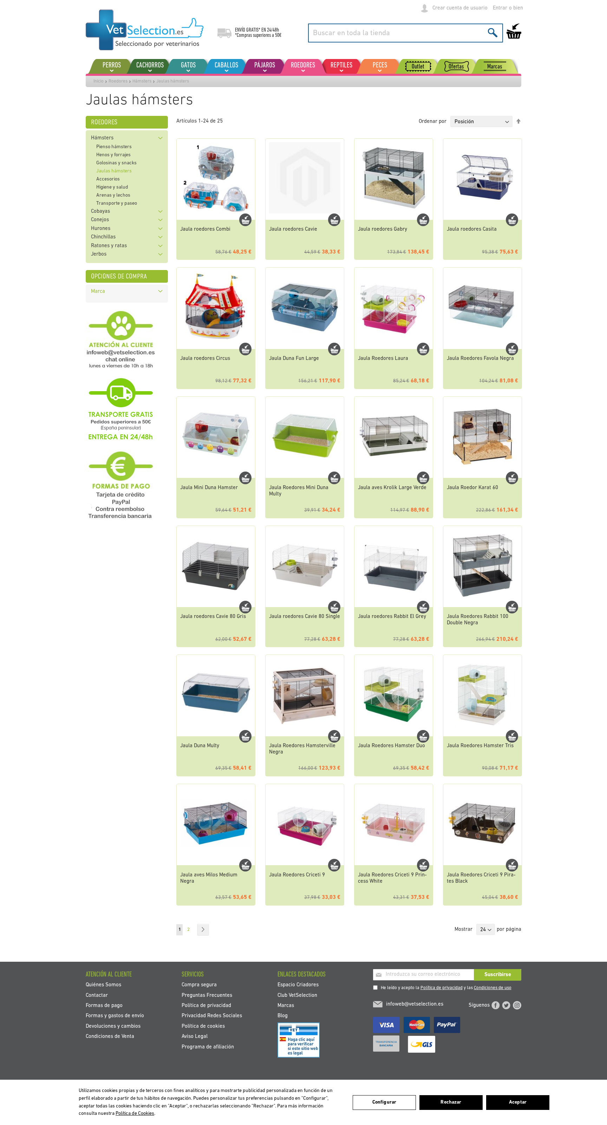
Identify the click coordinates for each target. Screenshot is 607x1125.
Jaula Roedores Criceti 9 (297, 875)
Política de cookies (203, 1026)
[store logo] (144, 29)
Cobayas (100, 211)
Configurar (384, 1102)
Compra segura (199, 985)
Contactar (97, 995)
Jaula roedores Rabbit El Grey (392, 616)
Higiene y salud (112, 187)
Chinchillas (103, 237)
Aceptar (518, 1102)
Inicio (98, 81)
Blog (283, 1016)
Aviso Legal (195, 1036)
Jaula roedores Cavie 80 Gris (213, 616)
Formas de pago (104, 1005)
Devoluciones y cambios (113, 1026)
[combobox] (405, 33)
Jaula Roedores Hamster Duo (391, 746)
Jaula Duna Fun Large (294, 358)
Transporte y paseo (116, 203)
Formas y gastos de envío (115, 1016)
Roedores (118, 81)
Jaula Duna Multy (199, 746)
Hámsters (141, 81)
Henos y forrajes (113, 155)
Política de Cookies (135, 1113)
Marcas (286, 1005)
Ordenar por (432, 122)
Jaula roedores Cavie (293, 229)
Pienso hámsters (114, 147)
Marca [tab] (98, 291)
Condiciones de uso (492, 988)
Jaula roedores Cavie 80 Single (304, 616)
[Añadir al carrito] (245, 219)
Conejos (100, 220)
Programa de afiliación (208, 1047)
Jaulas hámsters (114, 171)
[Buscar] (493, 32)
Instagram (517, 1005)
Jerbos (98, 254)
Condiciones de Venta (110, 1036)
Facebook (495, 1005)
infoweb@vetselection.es (414, 1004)
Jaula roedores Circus (205, 358)
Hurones (100, 228)
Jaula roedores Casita (472, 229)
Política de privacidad (441, 988)
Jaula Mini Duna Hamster (209, 488)
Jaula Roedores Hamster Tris (480, 746)
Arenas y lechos (113, 195)
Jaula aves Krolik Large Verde (392, 488)
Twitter (506, 1005)
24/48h (273, 30)
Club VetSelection (297, 995)
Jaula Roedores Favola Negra (480, 358)
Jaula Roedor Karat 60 (472, 488)
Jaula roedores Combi (205, 229)
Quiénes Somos (103, 985)
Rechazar (450, 1102)
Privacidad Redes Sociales (212, 1016)
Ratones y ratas (109, 246)
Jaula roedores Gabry (382, 229)
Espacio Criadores (298, 985)
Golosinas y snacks (116, 163)
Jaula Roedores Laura (383, 358)
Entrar (500, 8)
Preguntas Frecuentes (207, 995)
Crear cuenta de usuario (460, 8)
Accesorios (108, 179)
